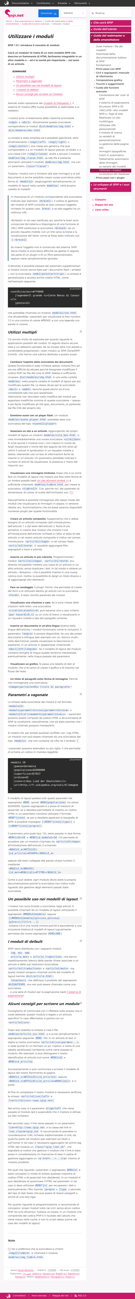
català (35, 1274)
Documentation (20, 3)
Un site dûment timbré (51, 481)
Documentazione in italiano (28, 21)
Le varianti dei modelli (112, 167)
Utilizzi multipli (25, 77)
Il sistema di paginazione (114, 103)
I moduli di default (27, 90)
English (59, 1274)
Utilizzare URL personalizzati (107, 127)
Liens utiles (102, 210)
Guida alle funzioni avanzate (35, 24)
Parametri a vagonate (29, 81)
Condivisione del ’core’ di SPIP (114, 97)
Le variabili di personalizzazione (110, 138)
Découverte (80, 3)
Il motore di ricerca (110, 133)
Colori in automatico (111, 155)
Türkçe (68, 1277)
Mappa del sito (104, 205)
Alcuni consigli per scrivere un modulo (39, 94)
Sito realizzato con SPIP (8, 1296)
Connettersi (19, 1296)
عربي (29, 1274)
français (19, 1277)
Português (55, 1277)
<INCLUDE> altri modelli (113, 110)
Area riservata (39, 1296)
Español (72, 1274)
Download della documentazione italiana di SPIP (111, 58)
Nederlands (40, 1277)
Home (9, 21)
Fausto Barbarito (26, 1270)
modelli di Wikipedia (56, 103)
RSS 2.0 (82, 1296)
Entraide (62, 3)
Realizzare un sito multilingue (109, 120)
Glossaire (100, 200)
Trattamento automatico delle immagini (114, 161)
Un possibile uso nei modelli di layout (38, 85)
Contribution (43, 3)
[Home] (14, 13)
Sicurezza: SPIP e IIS (111, 107)
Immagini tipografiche (112, 151)
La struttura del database (114, 174)
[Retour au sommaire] (81, 331)
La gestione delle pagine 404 (114, 146)
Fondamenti (103, 65)
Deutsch (47, 1274)
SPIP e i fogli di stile (111, 114)
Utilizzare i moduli (110, 170)
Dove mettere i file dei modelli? (109, 48)
